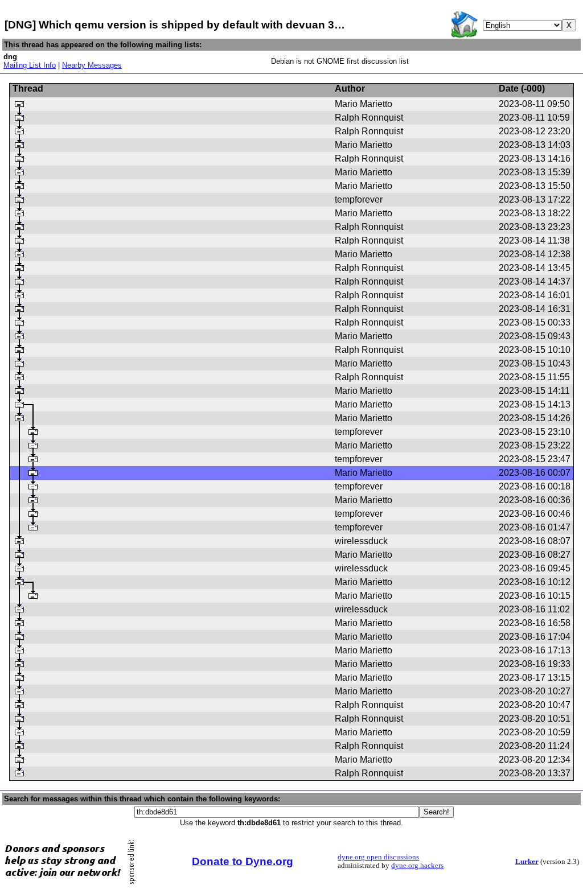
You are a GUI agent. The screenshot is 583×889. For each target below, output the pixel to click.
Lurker (527, 862)
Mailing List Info (29, 65)
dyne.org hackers (417, 866)
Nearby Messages (92, 65)
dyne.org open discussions (378, 857)
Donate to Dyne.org (242, 861)
